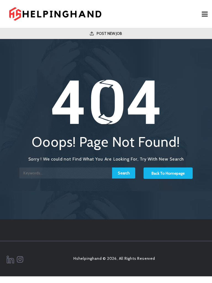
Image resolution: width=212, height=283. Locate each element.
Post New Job (109, 33)
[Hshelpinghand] (55, 14)
